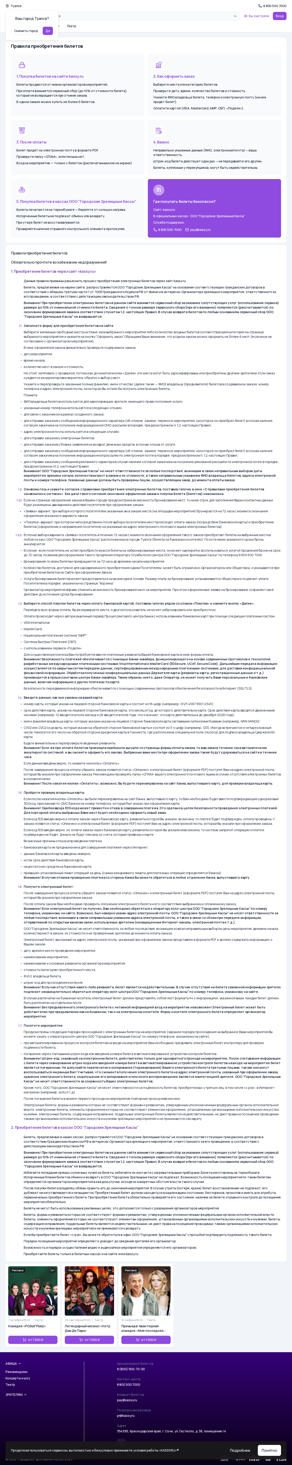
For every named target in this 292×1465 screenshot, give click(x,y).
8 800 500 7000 (128, 1384)
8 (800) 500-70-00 (131, 1369)
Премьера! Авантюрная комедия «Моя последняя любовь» (142, 1328)
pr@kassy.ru (126, 1415)
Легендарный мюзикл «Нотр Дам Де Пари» (87, 1328)
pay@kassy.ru (127, 1400)
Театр (71, 26)
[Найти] (235, 16)
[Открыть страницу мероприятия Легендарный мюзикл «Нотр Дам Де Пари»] (89, 1305)
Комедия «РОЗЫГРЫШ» (27, 1326)
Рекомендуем (16, 1372)
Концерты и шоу (17, 1378)
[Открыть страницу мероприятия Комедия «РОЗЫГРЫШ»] (32, 1305)
